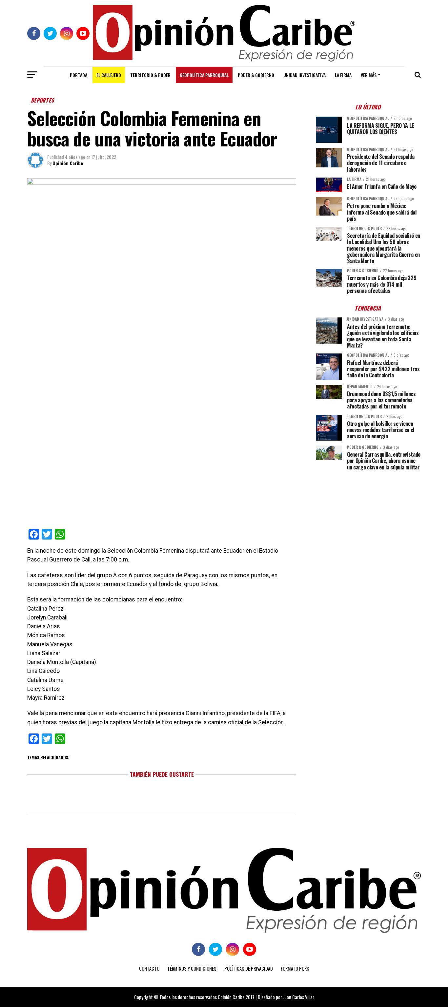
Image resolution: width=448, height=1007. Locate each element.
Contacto (149, 968)
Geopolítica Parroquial (204, 74)
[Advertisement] (368, 521)
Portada (78, 74)
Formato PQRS (295, 968)
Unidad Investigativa (304, 74)
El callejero (108, 74)
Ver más (369, 74)
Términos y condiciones (191, 968)
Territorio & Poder (150, 74)
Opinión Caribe (67, 163)
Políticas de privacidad (248, 968)
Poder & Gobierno (256, 74)
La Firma (343, 74)
